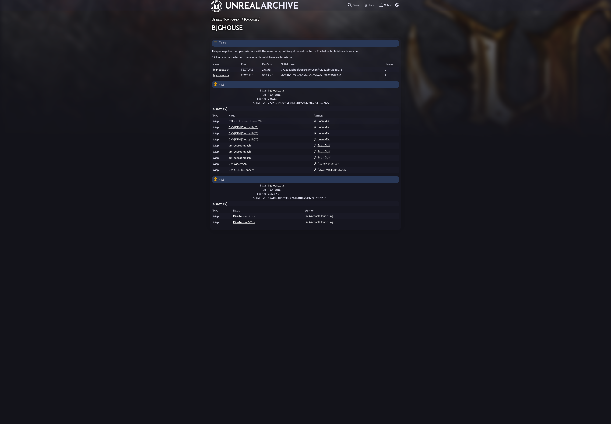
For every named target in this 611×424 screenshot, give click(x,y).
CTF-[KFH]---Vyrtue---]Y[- (245, 121)
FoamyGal (324, 121)
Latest (372, 5)
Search (357, 5)
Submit (388, 5)
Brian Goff (324, 145)
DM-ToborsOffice (244, 216)
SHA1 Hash (259, 103)
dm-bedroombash (239, 145)
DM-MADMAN (237, 163)
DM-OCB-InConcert (241, 170)
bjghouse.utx (221, 69)
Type (263, 94)
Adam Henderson (328, 163)
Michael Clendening (321, 216)
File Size (261, 98)
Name (263, 90)
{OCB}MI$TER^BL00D (332, 169)
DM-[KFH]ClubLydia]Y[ (243, 127)
